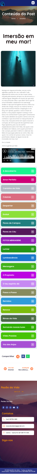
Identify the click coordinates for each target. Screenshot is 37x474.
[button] (33, 2)
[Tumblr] (17, 407)
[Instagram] (6, 407)
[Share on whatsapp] (28, 356)
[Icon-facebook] (3, 407)
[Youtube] (13, 407)
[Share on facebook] (23, 356)
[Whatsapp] (10, 407)
